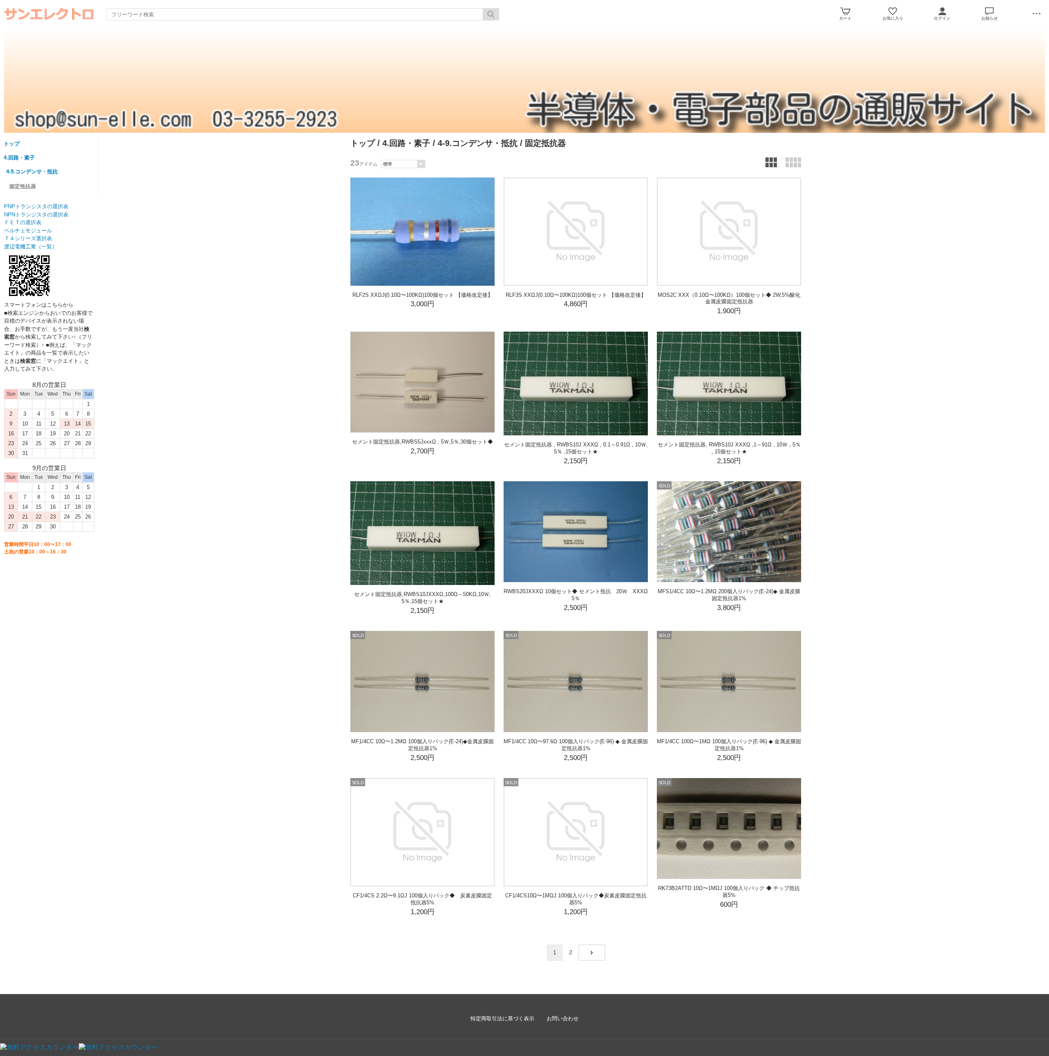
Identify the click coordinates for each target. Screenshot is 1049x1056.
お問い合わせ (563, 1018)
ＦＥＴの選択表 (22, 222)
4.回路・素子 (19, 158)
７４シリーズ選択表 (28, 238)
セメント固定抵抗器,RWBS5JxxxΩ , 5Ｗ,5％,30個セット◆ (422, 442)
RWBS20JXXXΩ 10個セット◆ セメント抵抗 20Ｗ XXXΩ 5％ (578, 594)
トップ (12, 144)
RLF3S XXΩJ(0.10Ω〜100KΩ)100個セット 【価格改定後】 (576, 295)
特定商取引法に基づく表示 (502, 1018)
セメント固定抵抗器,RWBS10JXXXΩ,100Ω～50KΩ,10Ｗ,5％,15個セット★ (422, 597)
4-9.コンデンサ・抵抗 (32, 171)
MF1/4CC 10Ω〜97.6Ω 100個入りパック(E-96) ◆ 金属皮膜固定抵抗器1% (576, 744)
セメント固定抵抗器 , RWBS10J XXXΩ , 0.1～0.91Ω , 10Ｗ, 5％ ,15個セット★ (576, 448)
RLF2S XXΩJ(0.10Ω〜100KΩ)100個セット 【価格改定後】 (422, 295)
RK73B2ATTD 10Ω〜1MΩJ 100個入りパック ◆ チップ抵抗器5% (729, 891)
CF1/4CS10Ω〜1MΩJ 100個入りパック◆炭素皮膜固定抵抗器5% (576, 899)
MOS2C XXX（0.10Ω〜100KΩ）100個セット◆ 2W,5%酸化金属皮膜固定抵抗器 (729, 298)
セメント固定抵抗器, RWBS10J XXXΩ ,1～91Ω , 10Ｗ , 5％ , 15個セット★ (729, 448)
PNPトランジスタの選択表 (36, 206)
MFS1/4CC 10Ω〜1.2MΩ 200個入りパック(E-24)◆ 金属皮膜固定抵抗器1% (729, 594)
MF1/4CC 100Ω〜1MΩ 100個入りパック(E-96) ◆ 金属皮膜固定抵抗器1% (729, 744)
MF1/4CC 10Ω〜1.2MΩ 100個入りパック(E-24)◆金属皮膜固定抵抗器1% (422, 744)
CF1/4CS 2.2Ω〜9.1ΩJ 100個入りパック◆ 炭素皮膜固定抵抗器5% (422, 899)
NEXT (592, 952)
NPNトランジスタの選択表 (36, 215)
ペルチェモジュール (28, 231)
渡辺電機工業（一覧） (30, 247)
